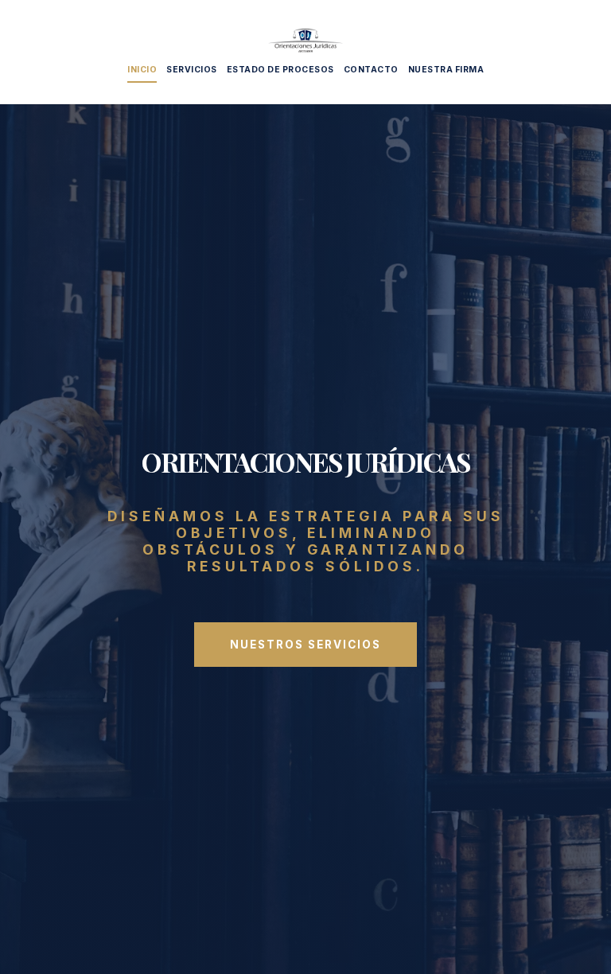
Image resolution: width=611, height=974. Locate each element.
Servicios (191, 69)
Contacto (371, 69)
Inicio (142, 69)
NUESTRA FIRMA (446, 69)
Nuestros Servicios (305, 644)
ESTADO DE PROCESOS (280, 69)
